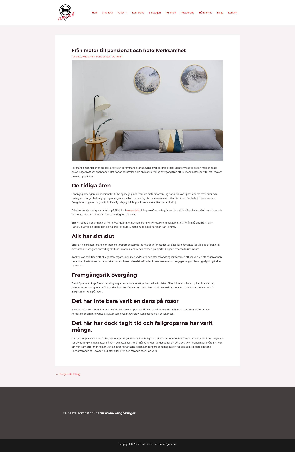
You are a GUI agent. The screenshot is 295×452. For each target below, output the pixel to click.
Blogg (220, 12)
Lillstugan (155, 12)
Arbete (77, 56)
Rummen (171, 12)
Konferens (138, 12)
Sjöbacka (107, 12)
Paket (121, 12)
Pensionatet (103, 56)
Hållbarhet (205, 12)
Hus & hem (88, 56)
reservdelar (133, 210)
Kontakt (232, 12)
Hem (94, 12)
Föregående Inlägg (68, 374)
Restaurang (187, 12)
